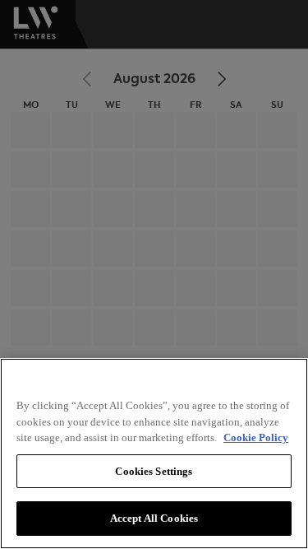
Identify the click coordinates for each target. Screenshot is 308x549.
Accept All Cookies (154, 518)
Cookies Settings (153, 471)
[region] (154, 453)
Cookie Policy (255, 437)
